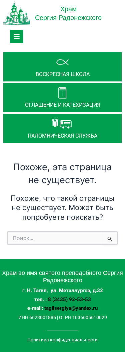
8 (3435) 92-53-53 (69, 299)
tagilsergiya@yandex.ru (71, 308)
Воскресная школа (63, 74)
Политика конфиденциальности (62, 339)
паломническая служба (62, 136)
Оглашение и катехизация (62, 105)
